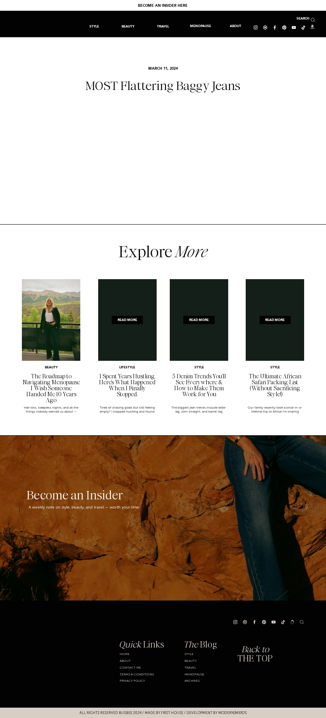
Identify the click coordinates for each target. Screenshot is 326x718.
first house (172, 713)
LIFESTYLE (127, 367)
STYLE (199, 367)
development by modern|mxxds (216, 713)
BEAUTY (51, 367)
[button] (162, 26)
